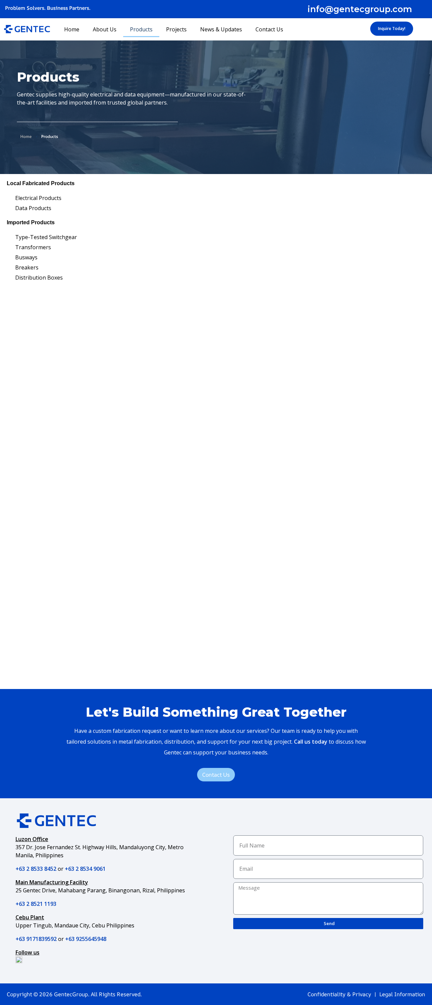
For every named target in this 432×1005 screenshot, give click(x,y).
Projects (176, 29)
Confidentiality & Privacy (339, 994)
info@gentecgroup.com (359, 9)
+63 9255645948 (85, 939)
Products (141, 29)
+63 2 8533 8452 (36, 868)
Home (71, 29)
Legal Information (402, 994)
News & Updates (221, 29)
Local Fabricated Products (41, 183)
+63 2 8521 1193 (36, 904)
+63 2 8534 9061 (85, 868)
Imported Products (31, 222)
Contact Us (269, 29)
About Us (104, 29)
